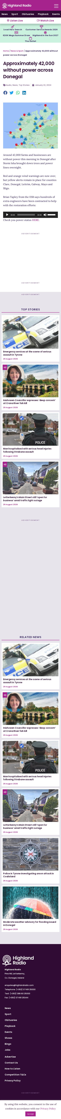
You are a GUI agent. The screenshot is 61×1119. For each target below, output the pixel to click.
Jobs (7, 1049)
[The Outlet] (30, 38)
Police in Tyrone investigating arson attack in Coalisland (28, 875)
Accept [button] (30, 1114)
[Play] (7, 214)
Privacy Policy (12, 1080)
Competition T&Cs (15, 1074)
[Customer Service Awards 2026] (41, 26)
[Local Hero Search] (12, 26)
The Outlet (30, 41)
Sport (14, 14)
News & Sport (17, 51)
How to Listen (12, 1068)
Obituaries (28, 14)
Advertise (10, 1056)
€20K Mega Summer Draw (16, 35)
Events (56, 14)
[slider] (52, 214)
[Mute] (45, 214)
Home (6, 51)
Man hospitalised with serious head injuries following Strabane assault (27, 450)
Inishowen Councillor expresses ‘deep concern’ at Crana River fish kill (29, 402)
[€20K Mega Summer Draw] (16, 32)
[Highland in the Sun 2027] (45, 32)
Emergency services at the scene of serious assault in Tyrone (27, 353)
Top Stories (24, 85)
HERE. (35, 220)
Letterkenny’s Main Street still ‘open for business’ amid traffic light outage (25, 499)
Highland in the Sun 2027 (45, 35)
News (5, 14)
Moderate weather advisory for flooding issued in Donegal (29, 923)
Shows (8, 1038)
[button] (5, 92)
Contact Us (11, 1062)
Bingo (8, 1043)
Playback (43, 14)
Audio (9, 85)
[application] (30, 215)
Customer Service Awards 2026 (41, 29)
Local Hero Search (12, 29)
